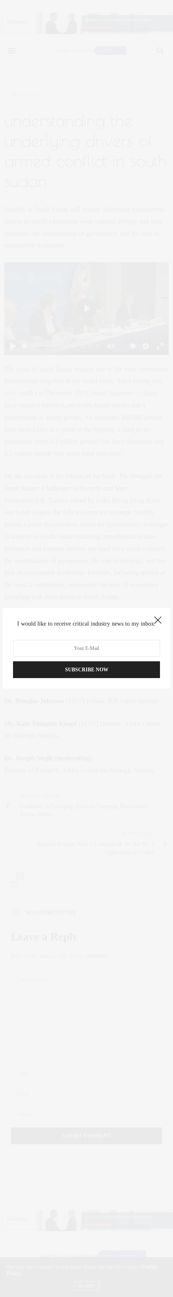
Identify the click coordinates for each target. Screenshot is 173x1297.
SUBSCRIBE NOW (86, 670)
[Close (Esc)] (157, 620)
